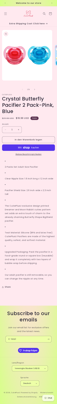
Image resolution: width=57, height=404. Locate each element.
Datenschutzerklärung (26, 397)
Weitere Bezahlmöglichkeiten (28, 154)
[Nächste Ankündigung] (52, 3)
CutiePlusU (15, 392)
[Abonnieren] (48, 339)
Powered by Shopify (29, 392)
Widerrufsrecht (46, 392)
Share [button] (8, 287)
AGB (40, 397)
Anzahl (5, 124)
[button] (5, 14)
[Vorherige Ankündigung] (5, 3)
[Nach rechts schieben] (35, 89)
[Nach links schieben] (22, 89)
